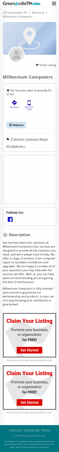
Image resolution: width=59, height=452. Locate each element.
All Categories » (16, 146)
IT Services (17, 139)
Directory (38, 12)
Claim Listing (48, 65)
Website (18, 125)
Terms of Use (31, 430)
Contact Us (15, 430)
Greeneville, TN (17, 12)
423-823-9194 (29, 107)
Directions (14, 107)
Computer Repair (37, 139)
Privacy (46, 430)
